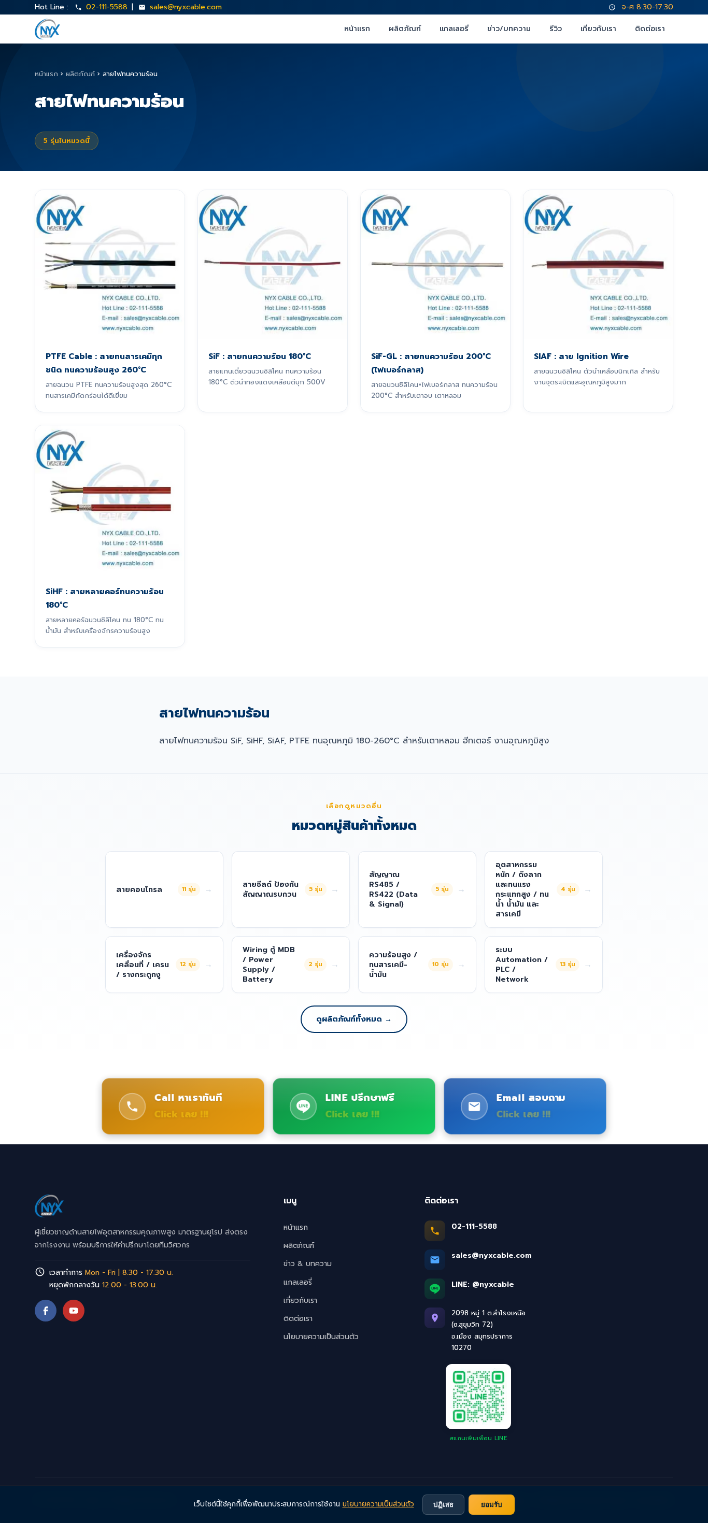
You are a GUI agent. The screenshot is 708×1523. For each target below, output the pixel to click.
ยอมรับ (491, 1504)
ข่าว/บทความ (509, 28)
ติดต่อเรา (650, 28)
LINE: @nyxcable (482, 1284)
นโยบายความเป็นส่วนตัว (321, 1336)
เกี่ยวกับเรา (598, 28)
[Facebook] (45, 1310)
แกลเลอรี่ (454, 28)
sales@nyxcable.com (186, 7)
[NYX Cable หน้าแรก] (47, 29)
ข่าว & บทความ (308, 1263)
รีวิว (555, 28)
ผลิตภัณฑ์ (405, 28)
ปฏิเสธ (443, 1504)
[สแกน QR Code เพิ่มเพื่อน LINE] (478, 1396)
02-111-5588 (107, 7)
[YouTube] (73, 1310)
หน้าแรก (357, 28)
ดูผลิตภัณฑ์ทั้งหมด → (354, 1019)
